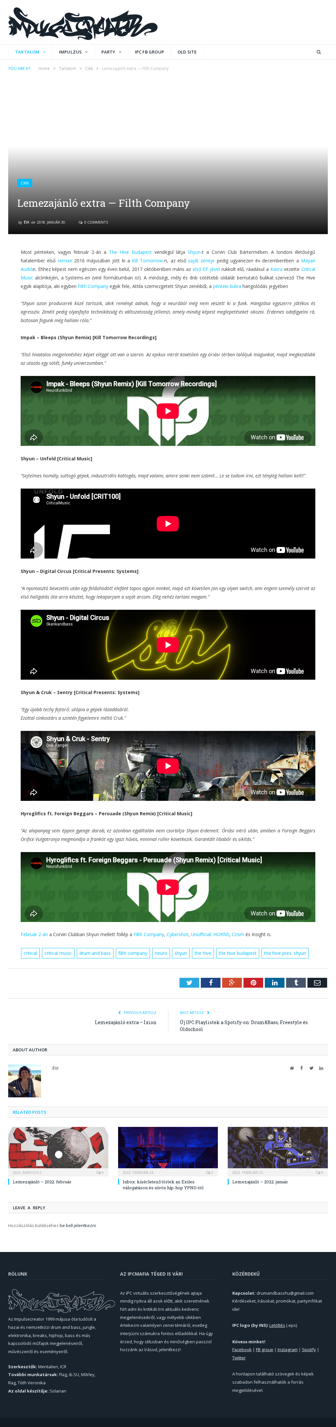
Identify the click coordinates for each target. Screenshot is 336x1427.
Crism (238, 934)
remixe (65, 260)
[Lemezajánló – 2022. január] (278, 1151)
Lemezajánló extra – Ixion (126, 1022)
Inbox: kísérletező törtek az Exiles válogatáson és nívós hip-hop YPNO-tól (163, 1185)
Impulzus (70, 52)
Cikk (25, 183)
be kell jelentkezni (78, 1225)
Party (108, 52)
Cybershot (177, 934)
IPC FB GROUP (149, 52)
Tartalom (27, 52)
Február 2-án (34, 934)
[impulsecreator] (83, 22)
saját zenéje (201, 260)
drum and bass (95, 953)
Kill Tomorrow (147, 260)
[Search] (319, 52)
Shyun (194, 252)
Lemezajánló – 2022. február (42, 1182)
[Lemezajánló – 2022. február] (58, 1151)
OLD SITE (187, 52)
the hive (203, 953)
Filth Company (93, 286)
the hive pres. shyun (285, 953)
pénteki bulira (227, 286)
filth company (132, 953)
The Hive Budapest (130, 252)
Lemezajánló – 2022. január (260, 1182)
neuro (161, 953)
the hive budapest (238, 953)
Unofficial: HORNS (210, 934)
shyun (181, 953)
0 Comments (95, 222)
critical (30, 953)
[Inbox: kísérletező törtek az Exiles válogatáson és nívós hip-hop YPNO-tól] (168, 1151)
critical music (58, 953)
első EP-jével (206, 269)
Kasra (276, 269)
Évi (26, 222)
